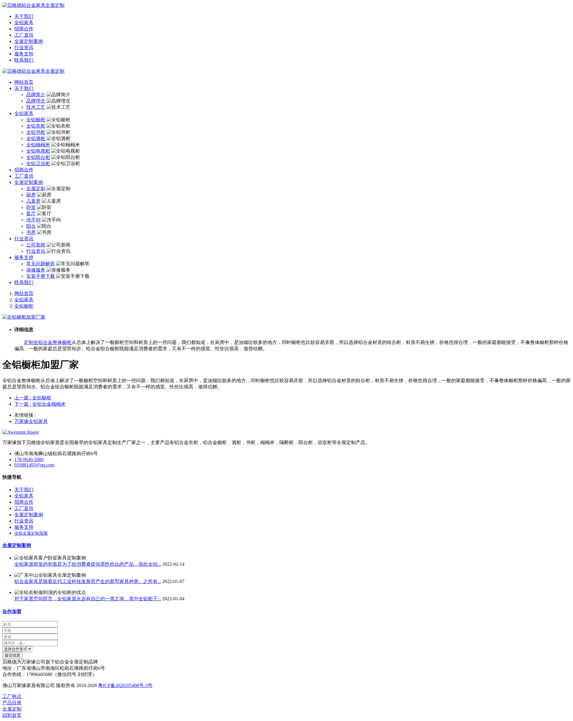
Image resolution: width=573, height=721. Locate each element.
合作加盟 (11, 611)
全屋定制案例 (16, 545)
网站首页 (23, 82)
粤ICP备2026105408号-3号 (125, 685)
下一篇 (40, 404)
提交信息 (12, 655)
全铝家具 (23, 299)
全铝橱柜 (23, 305)
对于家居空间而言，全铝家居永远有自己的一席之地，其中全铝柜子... (87, 598)
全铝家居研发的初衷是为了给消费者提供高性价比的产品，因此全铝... (87, 564)
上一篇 (32, 397)
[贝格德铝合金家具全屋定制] (286, 5)
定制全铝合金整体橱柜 (48, 342)
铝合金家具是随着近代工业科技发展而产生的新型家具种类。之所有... (87, 581)
